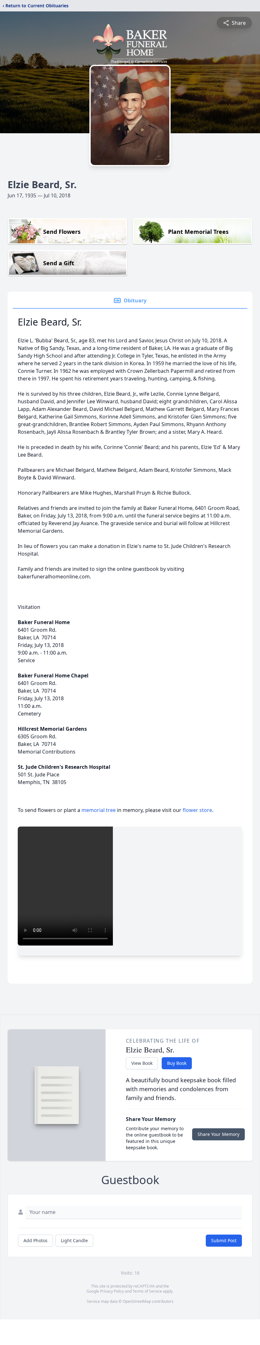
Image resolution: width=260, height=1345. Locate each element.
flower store (197, 810)
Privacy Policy (112, 1291)
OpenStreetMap (137, 1301)
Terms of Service (147, 1291)
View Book (142, 1063)
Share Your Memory (218, 1134)
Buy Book (176, 1063)
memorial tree (98, 810)
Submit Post (224, 1240)
